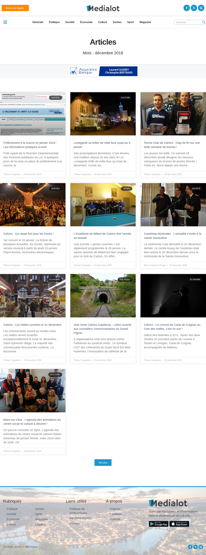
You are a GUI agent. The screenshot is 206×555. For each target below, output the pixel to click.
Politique (54, 22)
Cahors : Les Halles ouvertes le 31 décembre (32, 324)
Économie (86, 22)
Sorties (117, 22)
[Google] (201, 8)
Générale (37, 22)
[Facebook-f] (186, 8)
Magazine (145, 22)
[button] (103, 462)
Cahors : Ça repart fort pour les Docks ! (28, 233)
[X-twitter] (194, 8)
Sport (130, 22)
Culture (102, 22)
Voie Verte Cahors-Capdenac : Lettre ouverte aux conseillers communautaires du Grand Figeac (102, 328)
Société (70, 22)
